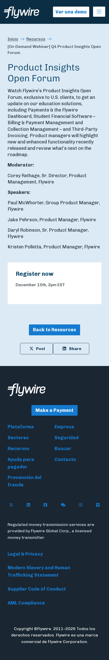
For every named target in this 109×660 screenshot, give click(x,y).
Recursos (35, 38)
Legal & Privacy (25, 554)
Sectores (18, 438)
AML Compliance (26, 603)
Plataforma (21, 427)
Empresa (64, 427)
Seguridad (67, 438)
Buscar (63, 448)
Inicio (13, 38)
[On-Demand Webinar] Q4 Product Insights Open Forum (54, 49)
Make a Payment (54, 410)
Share (75, 348)
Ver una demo (71, 12)
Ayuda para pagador (21, 463)
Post (40, 348)
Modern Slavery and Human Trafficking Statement (39, 571)
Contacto (65, 459)
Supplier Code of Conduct (37, 589)
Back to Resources (54, 330)
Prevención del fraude (24, 481)
